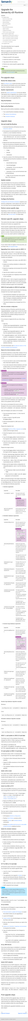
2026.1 (25, 5)
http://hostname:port (10, 796)
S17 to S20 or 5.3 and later (8, 41)
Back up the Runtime (7, 23)
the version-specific (10, 72)
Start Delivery (11, 818)
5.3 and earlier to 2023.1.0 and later (9, 40)
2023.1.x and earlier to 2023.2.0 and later (10, 38)
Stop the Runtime (6, 22)
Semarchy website (7, 128)
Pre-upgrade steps (5, 17)
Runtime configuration (15, 816)
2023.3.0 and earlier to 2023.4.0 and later (10, 36)
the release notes (8, 83)
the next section (12, 214)
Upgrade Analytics (22, 1013)
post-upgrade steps (13, 246)
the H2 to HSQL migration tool (15, 429)
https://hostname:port (10, 798)
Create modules (7, 918)
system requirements (12, 92)
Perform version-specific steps (8, 32)
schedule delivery (18, 820)
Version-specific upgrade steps (8, 33)
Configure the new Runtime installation (10, 201)
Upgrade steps (4, 25)
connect (9, 820)
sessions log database (10, 114)
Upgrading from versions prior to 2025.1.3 (10, 35)
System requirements (7, 20)
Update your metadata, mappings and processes (14, 926)
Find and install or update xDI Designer (12, 912)
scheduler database (10, 116)
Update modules (6, 28)
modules (20, 875)
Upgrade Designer (5, 1013)
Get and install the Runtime (8, 27)
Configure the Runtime (7, 30)
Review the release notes (7, 18)
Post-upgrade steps (5, 43)
